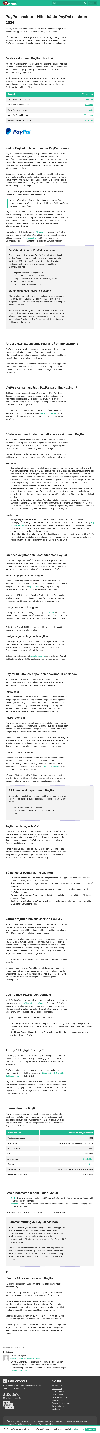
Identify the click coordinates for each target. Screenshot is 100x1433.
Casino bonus (58, 1392)
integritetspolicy (77, 1429)
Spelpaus (56, 1409)
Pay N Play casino (48, 413)
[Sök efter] (67, 3)
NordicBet (89, 120)
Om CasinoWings (59, 1397)
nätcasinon (40, 232)
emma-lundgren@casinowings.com (25, 1358)
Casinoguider (58, 1394)
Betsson (89, 99)
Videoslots (88, 115)
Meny (91, 3)
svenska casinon (37, 656)
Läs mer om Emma (18, 1371)
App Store (89, 1164)
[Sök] (85, 3)
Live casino (57, 1389)
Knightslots (88, 110)
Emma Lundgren (18, 1356)
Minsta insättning (30, 238)
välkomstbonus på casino (35, 1003)
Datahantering (58, 1406)
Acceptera (90, 1429)
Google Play (88, 1159)
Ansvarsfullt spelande (61, 1403)
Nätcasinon (57, 1386)
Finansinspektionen (52, 766)
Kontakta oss (57, 1400)
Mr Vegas (89, 105)
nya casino (34, 587)
